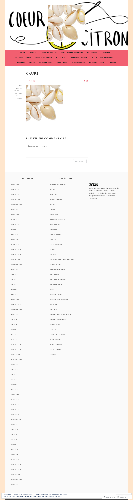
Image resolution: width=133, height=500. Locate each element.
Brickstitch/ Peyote (78, 58)
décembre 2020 (16, 249)
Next (86, 81)
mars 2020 (14, 294)
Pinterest (53, 329)
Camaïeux (53, 209)
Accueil (21, 53)
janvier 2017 (15, 459)
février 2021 (15, 239)
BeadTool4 (92, 53)
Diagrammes (62, 63)
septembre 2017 (16, 419)
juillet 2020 (14, 274)
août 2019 (14, 314)
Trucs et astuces (23, 58)
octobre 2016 (15, 474)
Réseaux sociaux (49, 53)
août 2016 (14, 484)
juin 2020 (14, 279)
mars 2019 (14, 334)
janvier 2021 (15, 244)
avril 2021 (14, 229)
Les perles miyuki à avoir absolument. (62, 259)
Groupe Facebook (56, 224)
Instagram (53, 239)
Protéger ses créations (72, 53)
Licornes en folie (55, 264)
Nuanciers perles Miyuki (58, 319)
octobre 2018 (15, 354)
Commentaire (79, 161)
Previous (31, 81)
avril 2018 (14, 384)
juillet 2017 (14, 429)
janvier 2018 (15, 399)
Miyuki (32, 63)
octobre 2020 (15, 259)
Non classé (53, 309)
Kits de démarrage (56, 244)
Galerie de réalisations (57, 219)
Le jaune (52, 249)
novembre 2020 (16, 254)
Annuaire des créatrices (102, 58)
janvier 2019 (15, 339)
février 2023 (15, 214)
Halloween (53, 229)
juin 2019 (14, 319)
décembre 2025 (16, 189)
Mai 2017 (14, 439)
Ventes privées (78, 63)
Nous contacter (96, 63)
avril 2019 (14, 329)
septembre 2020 (16, 264)
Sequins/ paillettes (56, 344)
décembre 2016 (16, 464)
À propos (112, 63)
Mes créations (54, 274)
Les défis (53, 254)
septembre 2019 (16, 309)
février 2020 (15, 299)
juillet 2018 (14, 369)
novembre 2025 (16, 194)
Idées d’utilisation (43, 58)
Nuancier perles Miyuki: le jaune (60, 314)
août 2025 (14, 209)
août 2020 (14, 269)
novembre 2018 (16, 349)
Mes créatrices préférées (58, 279)
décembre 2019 (16, 304)
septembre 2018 (16, 359)
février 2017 (15, 454)
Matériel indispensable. (57, 269)
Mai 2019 (14, 324)
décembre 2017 (16, 404)
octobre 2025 (15, 199)
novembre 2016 (16, 469)
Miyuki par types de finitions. (59, 299)
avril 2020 (14, 289)
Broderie (21, 63)
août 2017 (14, 424)
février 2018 (15, 394)
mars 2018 (14, 389)
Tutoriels (106, 53)
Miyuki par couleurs (56, 294)
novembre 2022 (16, 224)
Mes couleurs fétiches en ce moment (18, 96)
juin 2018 (14, 374)
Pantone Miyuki (55, 324)
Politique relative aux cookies (53, 496)
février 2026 (15, 184)
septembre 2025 (16, 204)
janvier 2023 (15, 219)
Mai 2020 (14, 284)
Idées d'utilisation (55, 234)
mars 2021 (14, 234)
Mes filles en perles (56, 284)
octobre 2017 (15, 414)
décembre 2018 (16, 344)
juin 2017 (14, 434)
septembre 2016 (16, 479)
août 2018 (14, 364)
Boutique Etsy (45, 63)
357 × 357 (16, 91)
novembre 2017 (16, 409)
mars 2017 (14, 449)
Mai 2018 (14, 379)
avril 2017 (14, 444)
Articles (34, 53)
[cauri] (44, 121)
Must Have (60, 58)
